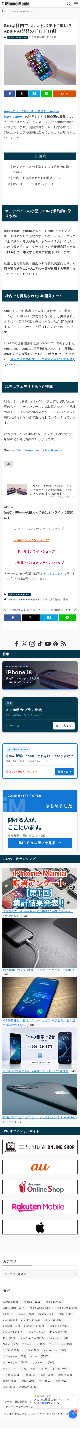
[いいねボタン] (8, 464)
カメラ (31, 1350)
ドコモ (60, 1368)
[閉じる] (73, 1395)
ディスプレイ (14, 1368)
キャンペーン (54, 1350)
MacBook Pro (32, 1338)
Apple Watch (41, 1307)
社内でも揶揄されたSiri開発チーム (37, 177)
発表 (9, 1386)
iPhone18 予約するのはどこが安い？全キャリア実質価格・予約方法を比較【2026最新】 (51, 489)
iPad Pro (30, 1320)
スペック (39, 1356)
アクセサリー (33, 1344)
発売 (62, 1380)
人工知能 (55, 599)
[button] (9, 93)
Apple (12, 599)
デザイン (39, 1368)
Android (32, 1301)
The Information (27, 450)
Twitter (10, 1344)
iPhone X (58, 1332)
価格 (47, 1374)
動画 (65, 1374)
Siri (45, 599)
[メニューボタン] (76, 3)
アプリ (11, 1350)
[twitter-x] (24, 643)
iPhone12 (34, 1326)
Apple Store (14, 1307)
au (8, 1314)
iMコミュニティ (53, 573)
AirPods (11, 1301)
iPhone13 (58, 1326)
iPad (10, 1320)
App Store (67, 1307)
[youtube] (47, 643)
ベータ (11, 1374)
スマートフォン (15, 1362)
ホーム (8, 1401)
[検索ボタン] (69, 3)
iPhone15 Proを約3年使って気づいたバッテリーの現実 (38, 969)
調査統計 (28, 1386)
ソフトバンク (43, 1362)
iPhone (53, 1320)
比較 (28, 1380)
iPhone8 (11, 1326)
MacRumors (53, 450)
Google (46, 1314)
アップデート (60, 1344)
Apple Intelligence (17, 37)
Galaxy (25, 1314)
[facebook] (16, 643)
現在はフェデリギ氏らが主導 (33, 184)
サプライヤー (14, 1356)
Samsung (58, 1338)
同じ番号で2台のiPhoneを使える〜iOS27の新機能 (35, 1071)
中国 (29, 1374)
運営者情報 (21, 1401)
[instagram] (32, 643)
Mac (10, 1338)
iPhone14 (13, 1332)
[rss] (63, 643)
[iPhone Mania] (16, 3)
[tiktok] (40, 643)
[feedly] (55, 643)
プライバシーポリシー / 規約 (19, 1406)
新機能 (10, 1380)
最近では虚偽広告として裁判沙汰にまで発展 (41, 359)
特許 (45, 1380)
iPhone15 (36, 1332)
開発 (65, 599)
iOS (66, 1314)
